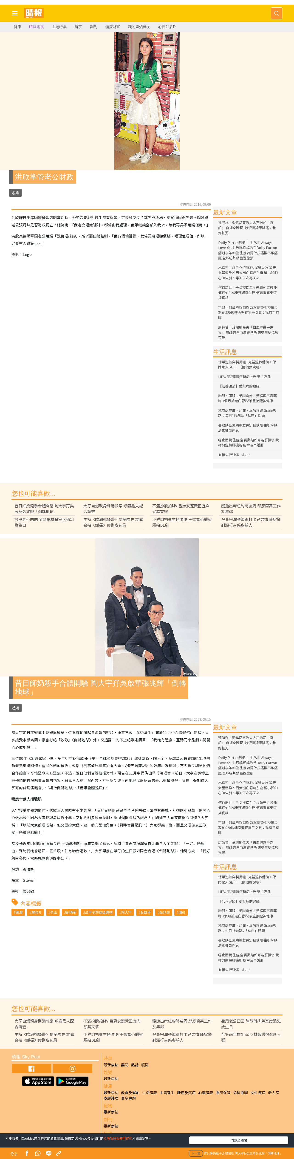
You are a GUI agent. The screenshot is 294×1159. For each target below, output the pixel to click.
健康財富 (112, 27)
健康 (17, 27)
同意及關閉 (239, 1140)
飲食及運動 (130, 1092)
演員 (181, 912)
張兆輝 (164, 912)
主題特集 (59, 27)
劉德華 (71, 912)
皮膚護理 (111, 1098)
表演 (19, 912)
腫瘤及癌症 (186, 1092)
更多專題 (128, 1098)
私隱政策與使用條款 (117, 1138)
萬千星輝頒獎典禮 (99, 912)
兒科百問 (240, 1092)
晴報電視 (36, 27)
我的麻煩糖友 (139, 27)
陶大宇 (126, 912)
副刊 (93, 27)
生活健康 (149, 1092)
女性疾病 (258, 1092)
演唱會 (36, 912)
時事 (78, 27)
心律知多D (167, 27)
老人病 (273, 1092)
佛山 (53, 912)
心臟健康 (205, 1092)
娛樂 (15, 193)
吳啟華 (145, 912)
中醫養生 (167, 1092)
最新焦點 (111, 1064)
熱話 (135, 1064)
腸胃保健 (223, 1092)
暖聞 (145, 1064)
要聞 (124, 1064)
